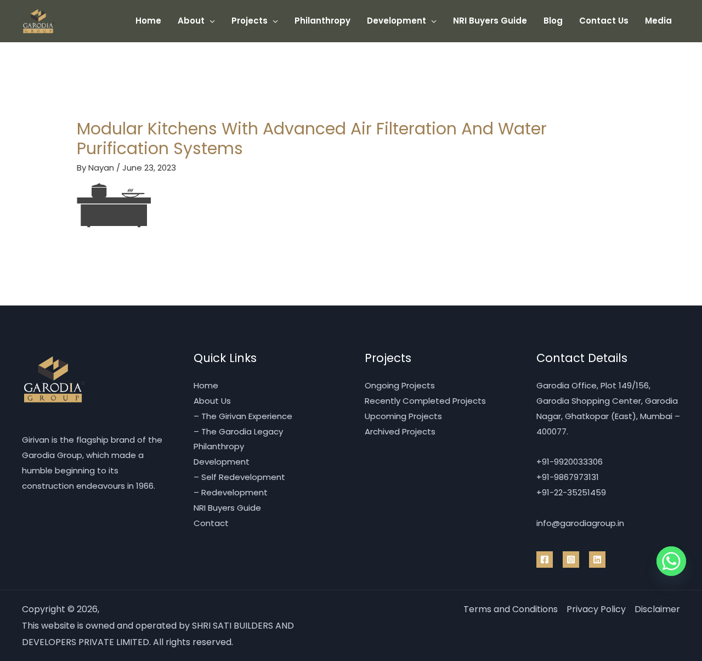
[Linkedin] (597, 559)
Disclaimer (657, 609)
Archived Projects (400, 431)
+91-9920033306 (569, 461)
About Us (212, 400)
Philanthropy (322, 20)
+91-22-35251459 (571, 492)
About (191, 20)
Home (148, 20)
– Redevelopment (231, 492)
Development (396, 20)
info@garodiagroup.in (580, 523)
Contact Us (604, 20)
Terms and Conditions (510, 609)
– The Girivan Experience (243, 416)
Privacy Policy (596, 609)
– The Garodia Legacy (238, 431)
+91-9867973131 (567, 477)
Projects (249, 20)
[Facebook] (544, 559)
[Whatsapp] (671, 561)
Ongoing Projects (400, 385)
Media (658, 20)
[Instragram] (571, 559)
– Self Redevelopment (239, 477)
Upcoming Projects (403, 416)
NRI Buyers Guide (490, 20)
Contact (211, 523)
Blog (553, 20)
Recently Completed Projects (425, 400)
